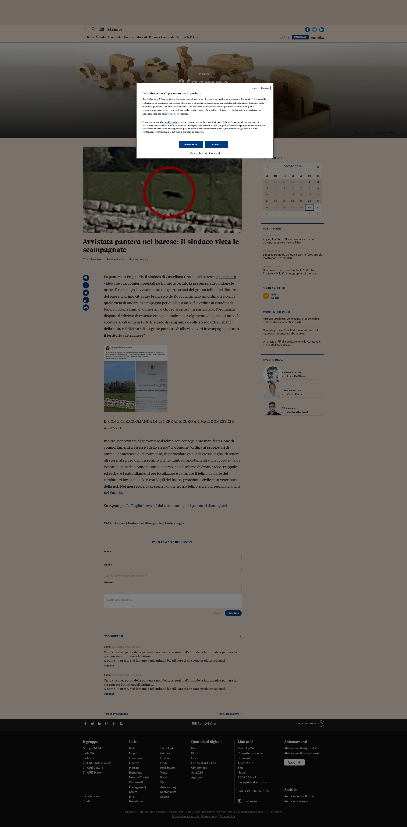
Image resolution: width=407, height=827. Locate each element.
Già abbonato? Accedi (205, 153)
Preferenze (191, 144)
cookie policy (197, 110)
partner (252, 122)
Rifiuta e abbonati (260, 88)
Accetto (217, 144)
